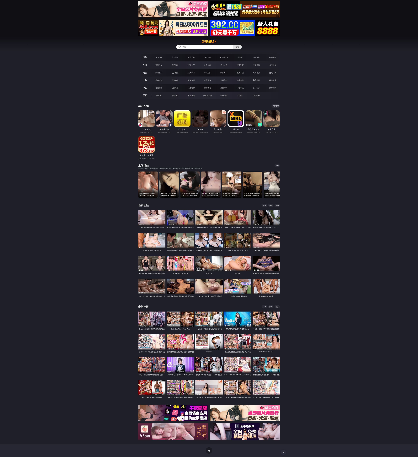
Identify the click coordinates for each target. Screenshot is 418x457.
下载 (277, 165)
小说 (145, 87)
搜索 (237, 47)
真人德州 (175, 57)
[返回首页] (283, 452)
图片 (145, 80)
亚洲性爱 (158, 72)
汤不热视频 (207, 95)
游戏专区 (207, 57)
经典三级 (240, 72)
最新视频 (143, 205)
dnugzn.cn (209, 41)
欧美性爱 (207, 72)
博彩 (145, 57)
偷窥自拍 (158, 80)
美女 (264, 205)
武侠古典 (207, 88)
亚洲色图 (175, 80)
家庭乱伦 (175, 88)
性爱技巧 (272, 88)
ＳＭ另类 (272, 65)
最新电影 (143, 306)
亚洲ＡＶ (158, 65)
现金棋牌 (256, 57)
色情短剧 (256, 95)
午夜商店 (175, 95)
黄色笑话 (256, 88)
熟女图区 (256, 80)
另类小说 (240, 88)
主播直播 (256, 65)
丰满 (264, 307)
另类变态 (272, 72)
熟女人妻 (223, 65)
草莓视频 (191, 95)
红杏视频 (223, 95)
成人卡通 (191, 72)
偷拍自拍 (175, 72)
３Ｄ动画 (207, 65)
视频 (145, 65)
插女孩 (158, 95)
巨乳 (270, 205)
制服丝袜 (223, 72)
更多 (277, 205)
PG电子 (159, 57)
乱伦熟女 (256, 72)
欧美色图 (191, 80)
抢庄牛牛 (272, 57)
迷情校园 (223, 88)
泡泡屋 (240, 95)
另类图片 (272, 80)
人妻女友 (191, 88)
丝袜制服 (240, 65)
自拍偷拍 (175, 65)
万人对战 (191, 57)
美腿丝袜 (223, 80)
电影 (145, 72)
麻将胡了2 (224, 57)
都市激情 (158, 88)
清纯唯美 (240, 80)
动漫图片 (207, 80)
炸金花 (240, 57)
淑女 (270, 307)
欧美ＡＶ (191, 65)
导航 (145, 95)
